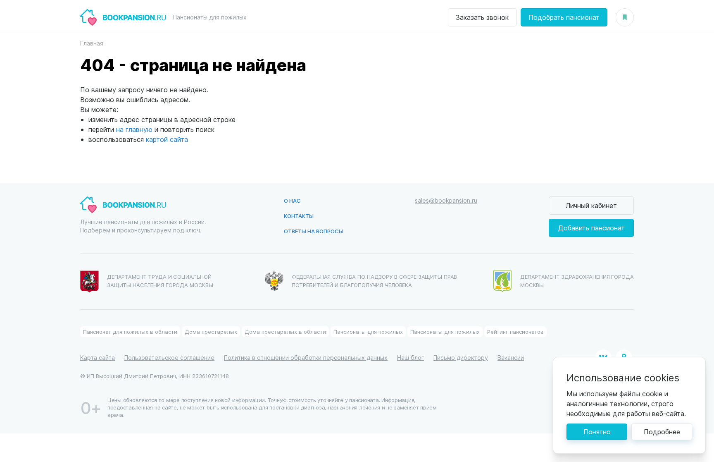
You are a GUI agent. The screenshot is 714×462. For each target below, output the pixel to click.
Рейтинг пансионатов (515, 331)
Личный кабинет (591, 205)
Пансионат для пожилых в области (130, 331)
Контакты (299, 215)
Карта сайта (97, 357)
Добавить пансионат (591, 227)
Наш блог (410, 357)
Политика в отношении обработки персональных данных (306, 357)
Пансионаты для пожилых (368, 331)
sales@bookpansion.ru (446, 200)
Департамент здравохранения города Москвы (577, 280)
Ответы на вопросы (313, 231)
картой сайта (167, 139)
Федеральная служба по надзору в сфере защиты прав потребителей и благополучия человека (374, 280)
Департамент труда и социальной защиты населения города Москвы (160, 280)
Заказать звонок (482, 17)
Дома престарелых (211, 331)
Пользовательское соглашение (169, 357)
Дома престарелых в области (285, 331)
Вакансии (510, 357)
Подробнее (662, 431)
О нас (292, 200)
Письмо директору (460, 357)
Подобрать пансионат (564, 17)
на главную (134, 129)
